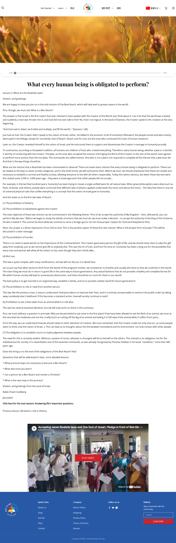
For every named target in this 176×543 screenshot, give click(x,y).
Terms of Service (80, 523)
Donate (76, 528)
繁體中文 (154, 8)
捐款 (119, 8)
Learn (60, 8)
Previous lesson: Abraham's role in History (25, 410)
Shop (40, 512)
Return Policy (79, 507)
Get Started (46, 8)
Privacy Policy (79, 518)
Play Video (88, 457)
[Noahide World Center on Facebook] (109, 507)
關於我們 (106, 8)
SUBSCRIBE (158, 521)
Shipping (77, 512)
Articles (41, 518)
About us (42, 507)
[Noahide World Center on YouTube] (113, 507)
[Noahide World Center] (12, 511)
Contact (41, 528)
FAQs (40, 523)
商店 (72, 8)
